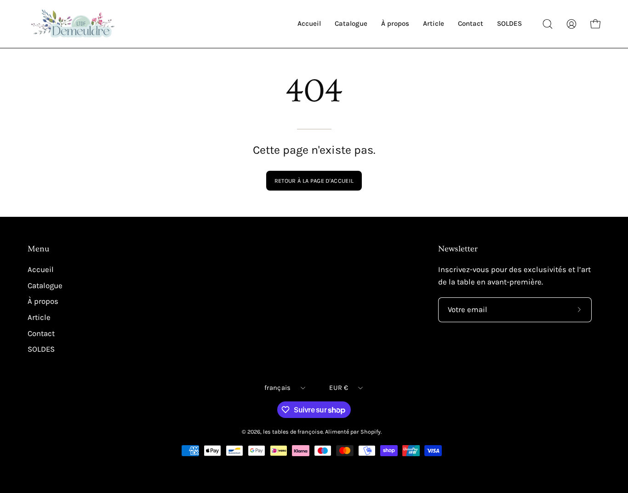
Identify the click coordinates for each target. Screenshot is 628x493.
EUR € (338, 388)
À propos (43, 301)
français (277, 388)
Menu (38, 249)
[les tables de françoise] (74, 24)
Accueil (41, 269)
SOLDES (41, 349)
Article (39, 317)
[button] (547, 24)
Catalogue (45, 285)
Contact (41, 333)
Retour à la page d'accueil (314, 180)
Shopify (370, 431)
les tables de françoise (293, 431)
